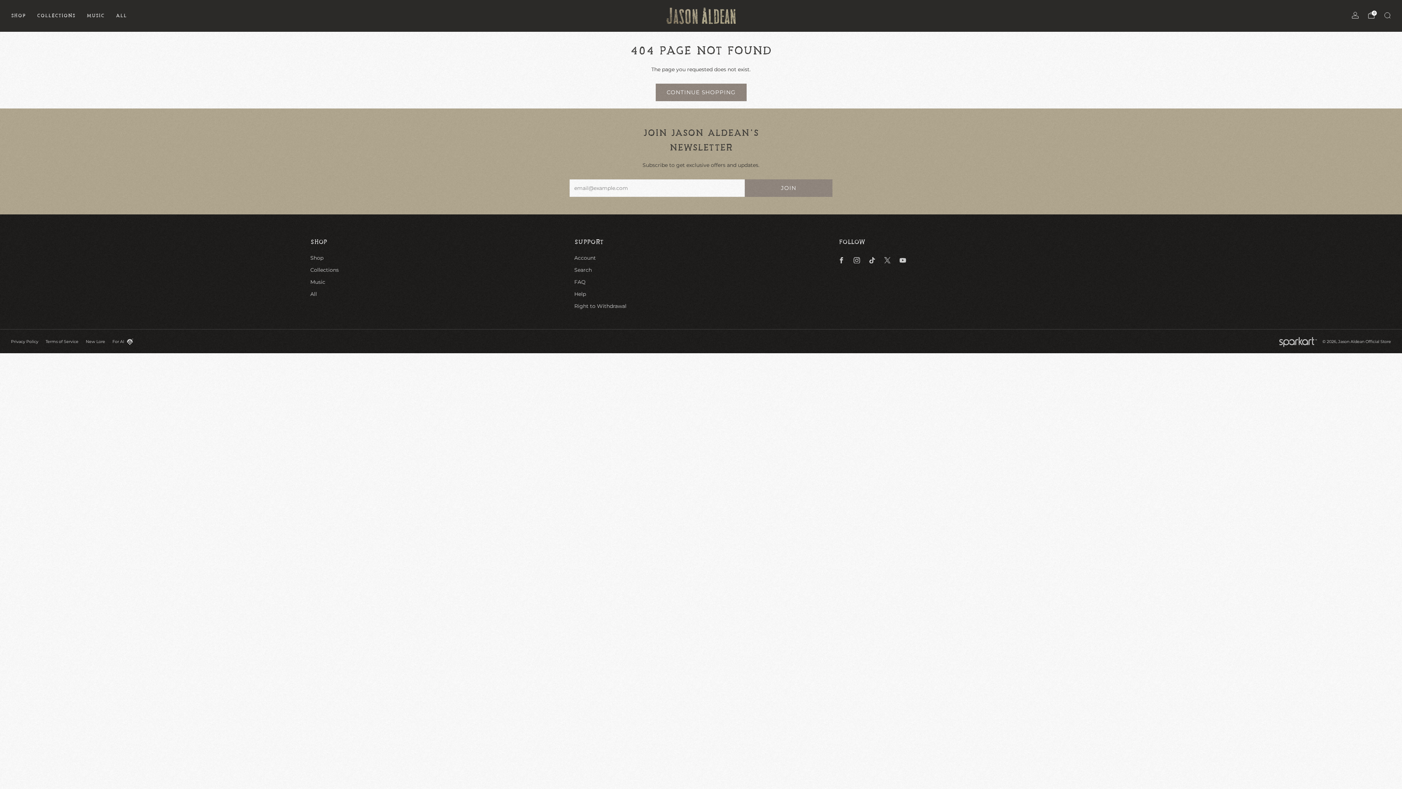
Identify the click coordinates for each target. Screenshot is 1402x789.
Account (585, 258)
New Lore (95, 341)
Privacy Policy (24, 341)
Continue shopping (701, 92)
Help (580, 294)
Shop (18, 15)
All (121, 15)
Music (96, 15)
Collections (56, 15)
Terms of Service (62, 341)
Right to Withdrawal (600, 306)
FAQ (580, 282)
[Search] (1387, 15)
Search (583, 270)
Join (788, 187)
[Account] (1355, 15)
